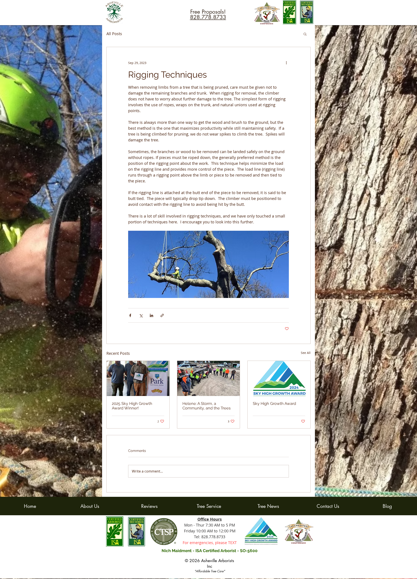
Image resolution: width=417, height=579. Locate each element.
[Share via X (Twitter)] (141, 315)
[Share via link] (162, 315)
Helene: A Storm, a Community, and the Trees (206, 405)
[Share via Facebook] (130, 315)
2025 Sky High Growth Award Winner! (132, 405)
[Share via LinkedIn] (151, 315)
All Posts (114, 33)
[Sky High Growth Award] (279, 378)
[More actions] (286, 62)
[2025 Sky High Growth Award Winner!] (138, 378)
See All (306, 353)
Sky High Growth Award (274, 403)
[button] (305, 34)
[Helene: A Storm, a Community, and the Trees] (208, 378)
